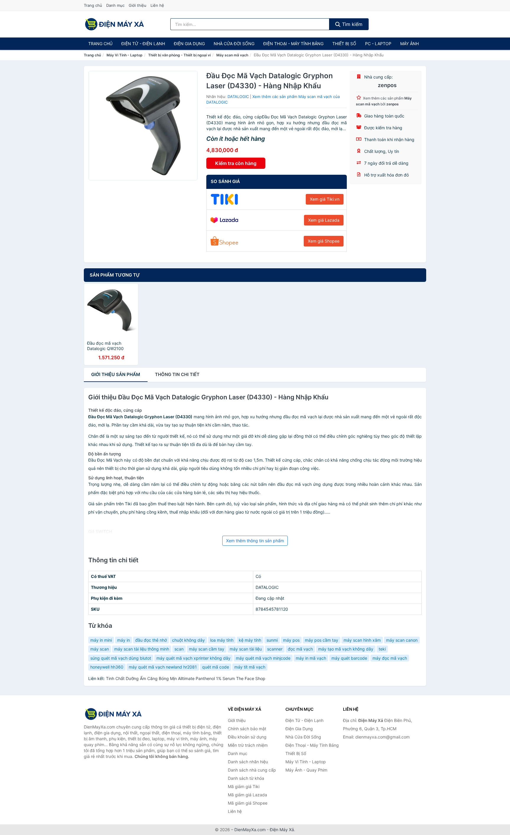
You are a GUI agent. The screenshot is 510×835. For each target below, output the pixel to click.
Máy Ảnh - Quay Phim (306, 769)
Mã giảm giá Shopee (247, 802)
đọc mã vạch (300, 648)
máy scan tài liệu (246, 648)
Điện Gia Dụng (189, 43)
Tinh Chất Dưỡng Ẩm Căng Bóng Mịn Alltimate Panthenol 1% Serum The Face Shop (185, 678)
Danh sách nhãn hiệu (248, 761)
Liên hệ (157, 5)
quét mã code (215, 666)
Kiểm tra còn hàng (235, 163)
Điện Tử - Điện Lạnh (143, 43)
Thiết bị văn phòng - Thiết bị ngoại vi (179, 55)
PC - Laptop (378, 43)
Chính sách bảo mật (247, 728)
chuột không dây (188, 640)
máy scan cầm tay (206, 648)
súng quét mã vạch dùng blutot (120, 658)
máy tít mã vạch (249, 666)
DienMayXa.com (250, 829)
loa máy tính (221, 640)
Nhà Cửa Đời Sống (234, 43)
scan (179, 648)
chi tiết (177, 374)
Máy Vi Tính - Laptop (125, 55)
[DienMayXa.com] (114, 24)
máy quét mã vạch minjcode (263, 658)
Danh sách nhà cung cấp (252, 769)
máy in (123, 640)
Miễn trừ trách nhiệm (248, 745)
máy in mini (101, 640)
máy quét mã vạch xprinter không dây (193, 658)
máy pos (291, 640)
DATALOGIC (238, 96)
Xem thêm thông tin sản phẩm (255, 540)
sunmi (272, 640)
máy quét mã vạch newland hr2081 (163, 666)
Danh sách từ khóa (246, 778)
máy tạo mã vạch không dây (345, 648)
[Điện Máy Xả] (113, 714)
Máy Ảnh (409, 43)
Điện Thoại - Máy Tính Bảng (293, 43)
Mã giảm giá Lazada (247, 794)
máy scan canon (402, 640)
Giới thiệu (137, 5)
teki (382, 648)
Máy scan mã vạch (232, 55)
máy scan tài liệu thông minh (141, 648)
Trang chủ (93, 5)
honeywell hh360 (106, 666)
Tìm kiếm (351, 24)
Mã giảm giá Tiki (243, 786)
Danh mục (115, 5)
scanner (274, 648)
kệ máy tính (250, 640)
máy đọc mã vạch (389, 658)
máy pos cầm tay (321, 640)
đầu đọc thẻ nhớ (151, 640)
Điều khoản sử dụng (247, 736)
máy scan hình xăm (362, 640)
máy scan (99, 648)
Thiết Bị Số (344, 43)
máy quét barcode (349, 658)
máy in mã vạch (311, 658)
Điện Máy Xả (282, 829)
